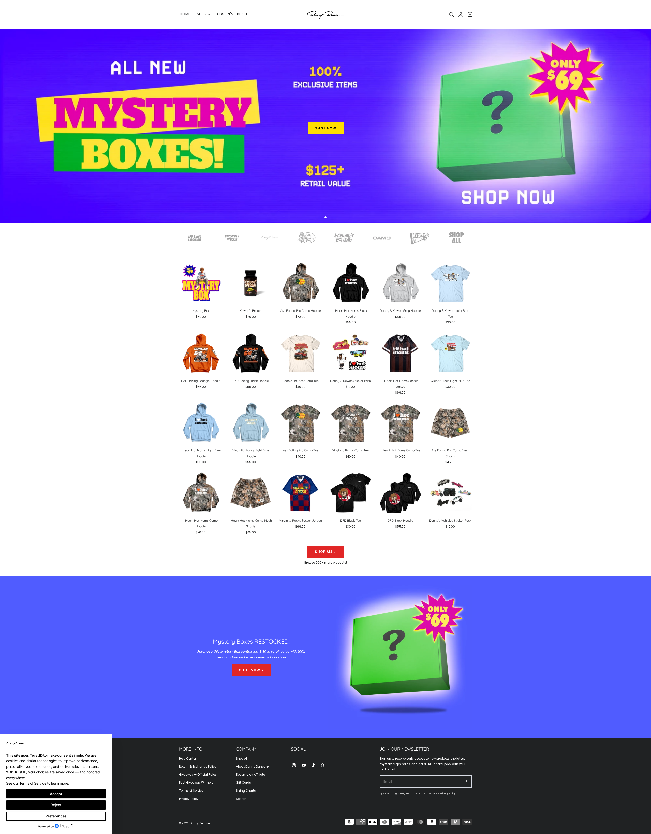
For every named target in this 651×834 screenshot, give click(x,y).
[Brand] (194, 237)
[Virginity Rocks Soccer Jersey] (300, 493)
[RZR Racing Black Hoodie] (250, 353)
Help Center (187, 759)
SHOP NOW (325, 128)
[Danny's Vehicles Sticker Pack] (450, 493)
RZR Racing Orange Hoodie (200, 381)
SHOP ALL (324, 551)
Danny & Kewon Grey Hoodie (400, 311)
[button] (452, 14)
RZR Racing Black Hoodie (250, 381)
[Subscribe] (466, 780)
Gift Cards (243, 783)
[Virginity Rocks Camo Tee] (350, 423)
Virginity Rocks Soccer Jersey (300, 520)
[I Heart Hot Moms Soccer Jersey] (400, 353)
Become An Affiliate (250, 775)
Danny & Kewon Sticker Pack (350, 381)
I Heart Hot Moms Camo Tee (400, 451)
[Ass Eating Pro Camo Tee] (300, 423)
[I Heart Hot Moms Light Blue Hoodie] (201, 423)
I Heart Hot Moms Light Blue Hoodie (201, 453)
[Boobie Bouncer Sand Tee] (300, 353)
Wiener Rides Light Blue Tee (450, 381)
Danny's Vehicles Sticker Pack (450, 520)
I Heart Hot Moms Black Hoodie (350, 313)
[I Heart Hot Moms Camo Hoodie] (201, 493)
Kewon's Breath (251, 311)
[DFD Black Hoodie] (400, 493)
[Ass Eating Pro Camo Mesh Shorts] (450, 423)
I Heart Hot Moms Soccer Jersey (400, 383)
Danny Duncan (200, 823)
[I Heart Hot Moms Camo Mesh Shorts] (250, 493)
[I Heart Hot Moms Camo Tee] (400, 423)
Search (241, 799)
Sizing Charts (246, 791)
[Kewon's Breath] (250, 283)
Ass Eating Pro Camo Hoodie (300, 311)
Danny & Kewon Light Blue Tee (450, 313)
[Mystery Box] (201, 283)
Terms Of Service (427, 793)
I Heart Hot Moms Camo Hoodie (201, 523)
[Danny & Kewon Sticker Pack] (350, 353)
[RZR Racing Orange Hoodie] (201, 353)
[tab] (325, 218)
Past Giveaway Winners (196, 783)
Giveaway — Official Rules (198, 775)
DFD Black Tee (350, 520)
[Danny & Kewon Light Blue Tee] (450, 283)
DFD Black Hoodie (400, 520)
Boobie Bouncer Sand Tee (300, 381)
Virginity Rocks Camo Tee (350, 451)
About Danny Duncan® (253, 767)
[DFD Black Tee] (350, 493)
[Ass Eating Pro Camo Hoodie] (300, 283)
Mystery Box (201, 311)
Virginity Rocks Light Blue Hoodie (250, 453)
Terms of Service (191, 791)
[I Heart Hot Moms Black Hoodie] (350, 283)
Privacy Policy (188, 799)
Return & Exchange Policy (197, 767)
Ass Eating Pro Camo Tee (300, 451)
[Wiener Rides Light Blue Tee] (450, 353)
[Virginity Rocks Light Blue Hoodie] (250, 423)
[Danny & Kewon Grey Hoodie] (400, 283)
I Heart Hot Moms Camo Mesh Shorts (250, 523)
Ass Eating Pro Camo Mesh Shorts (450, 453)
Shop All (242, 759)
